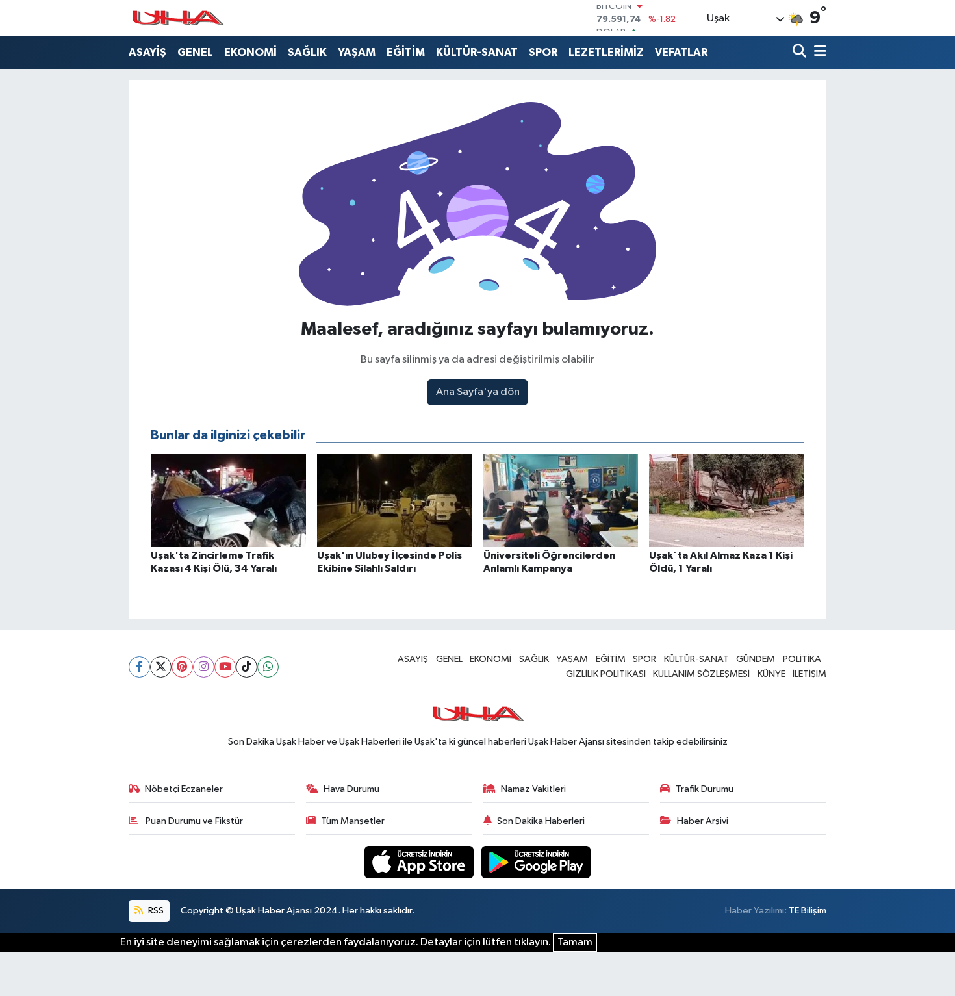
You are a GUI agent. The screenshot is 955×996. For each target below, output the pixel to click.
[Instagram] (203, 667)
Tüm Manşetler (353, 821)
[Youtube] (225, 667)
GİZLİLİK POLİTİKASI (606, 674)
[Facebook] (139, 667)
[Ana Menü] (818, 52)
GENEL (195, 52)
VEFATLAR (681, 52)
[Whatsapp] (268, 667)
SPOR (543, 52)
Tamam (574, 942)
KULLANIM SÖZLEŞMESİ (701, 674)
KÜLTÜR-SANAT (477, 52)
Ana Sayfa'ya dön (478, 392)
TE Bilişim (807, 910)
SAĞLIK (307, 52)
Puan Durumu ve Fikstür (193, 821)
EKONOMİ (250, 52)
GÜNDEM (755, 659)
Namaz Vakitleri (533, 789)
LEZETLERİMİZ (606, 52)
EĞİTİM (406, 52)
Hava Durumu (351, 789)
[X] (161, 667)
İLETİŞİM (809, 674)
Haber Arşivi (702, 821)
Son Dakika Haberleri (541, 821)
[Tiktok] (246, 667)
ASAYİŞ (147, 52)
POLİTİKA (802, 659)
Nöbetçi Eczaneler (184, 789)
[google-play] (536, 861)
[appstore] (420, 861)
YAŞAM (357, 52)
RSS (155, 910)
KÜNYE (771, 674)
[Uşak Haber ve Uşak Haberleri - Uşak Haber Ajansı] (177, 18)
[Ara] (801, 52)
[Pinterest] (182, 667)
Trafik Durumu (704, 789)
